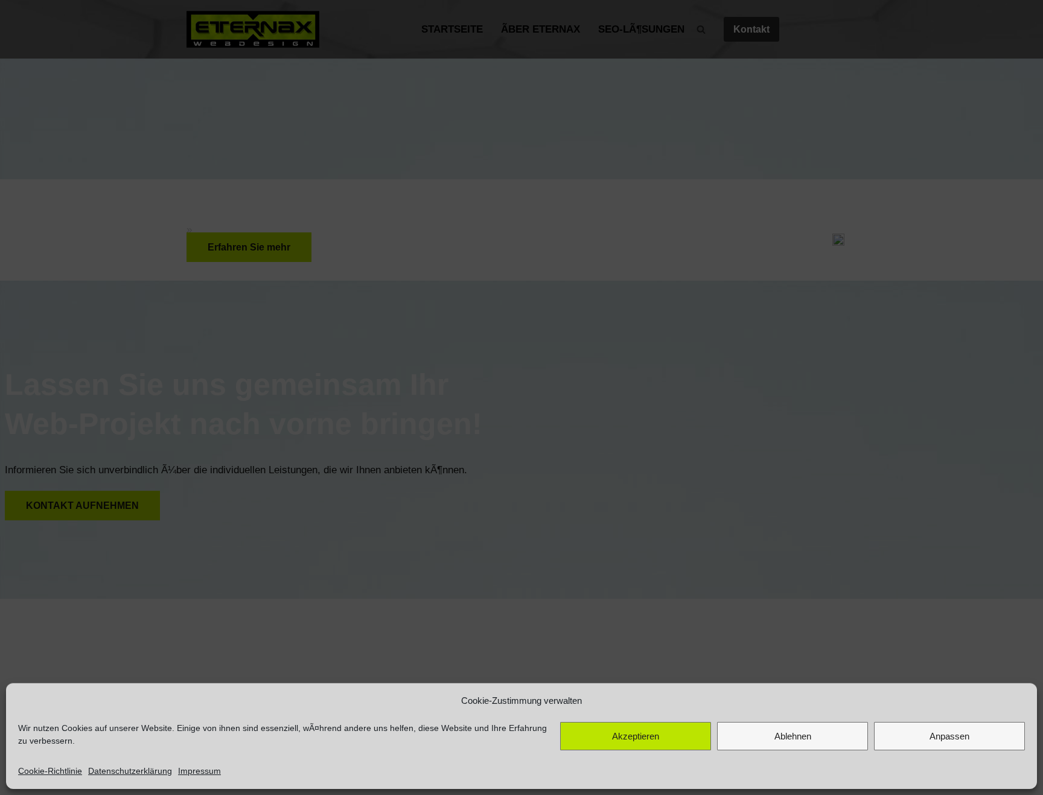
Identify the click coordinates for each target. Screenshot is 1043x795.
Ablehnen (792, 736)
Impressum (199, 771)
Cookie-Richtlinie (50, 771)
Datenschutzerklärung (130, 771)
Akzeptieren (635, 736)
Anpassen (949, 736)
